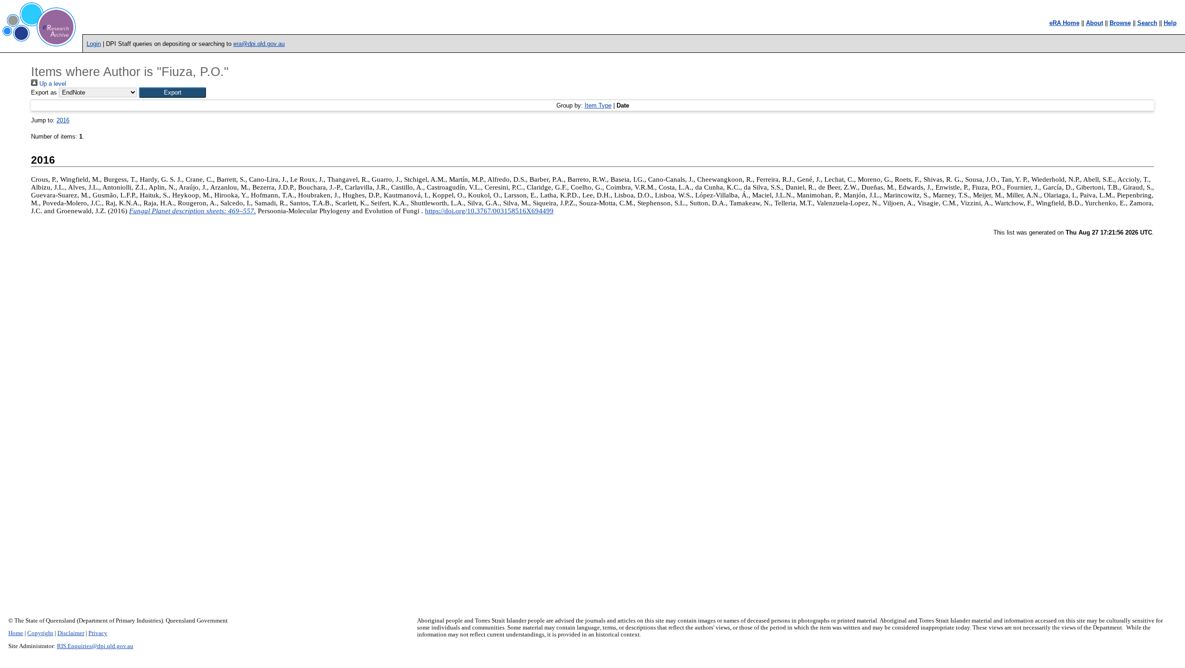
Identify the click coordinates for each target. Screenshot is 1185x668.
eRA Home (1064, 22)
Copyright (40, 633)
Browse (1120, 22)
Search (1147, 22)
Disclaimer (70, 633)
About (1094, 22)
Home (15, 633)
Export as (44, 92)
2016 (62, 120)
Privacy (97, 633)
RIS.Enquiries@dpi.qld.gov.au (95, 646)
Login (94, 43)
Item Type (598, 105)
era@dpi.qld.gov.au (259, 43)
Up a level (51, 83)
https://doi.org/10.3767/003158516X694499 (489, 211)
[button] (172, 92)
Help (1170, 22)
